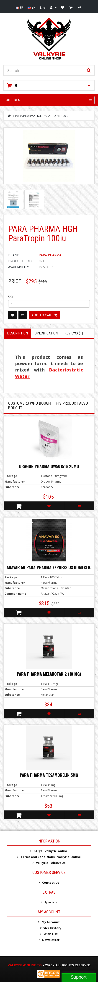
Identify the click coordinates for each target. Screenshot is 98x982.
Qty (10, 296)
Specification (46, 333)
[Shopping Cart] (71, 7)
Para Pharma (50, 255)
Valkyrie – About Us (50, 863)
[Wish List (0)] (63, 7)
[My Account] (53, 7)
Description (17, 333)
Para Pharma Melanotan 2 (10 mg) (49, 674)
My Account (51, 922)
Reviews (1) (73, 333)
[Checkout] (80, 7)
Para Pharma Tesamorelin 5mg (49, 775)
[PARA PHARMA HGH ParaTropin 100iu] (49, 155)
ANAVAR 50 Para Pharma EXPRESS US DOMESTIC (49, 567)
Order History (50, 928)
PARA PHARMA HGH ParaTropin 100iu (42, 116)
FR (21, 7)
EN (33, 7)
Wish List (51, 934)
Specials (50, 902)
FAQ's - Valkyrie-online (51, 851)
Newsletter (50, 940)
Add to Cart (42, 315)
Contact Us (50, 882)
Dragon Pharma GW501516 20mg (49, 466)
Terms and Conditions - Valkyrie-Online (51, 857)
